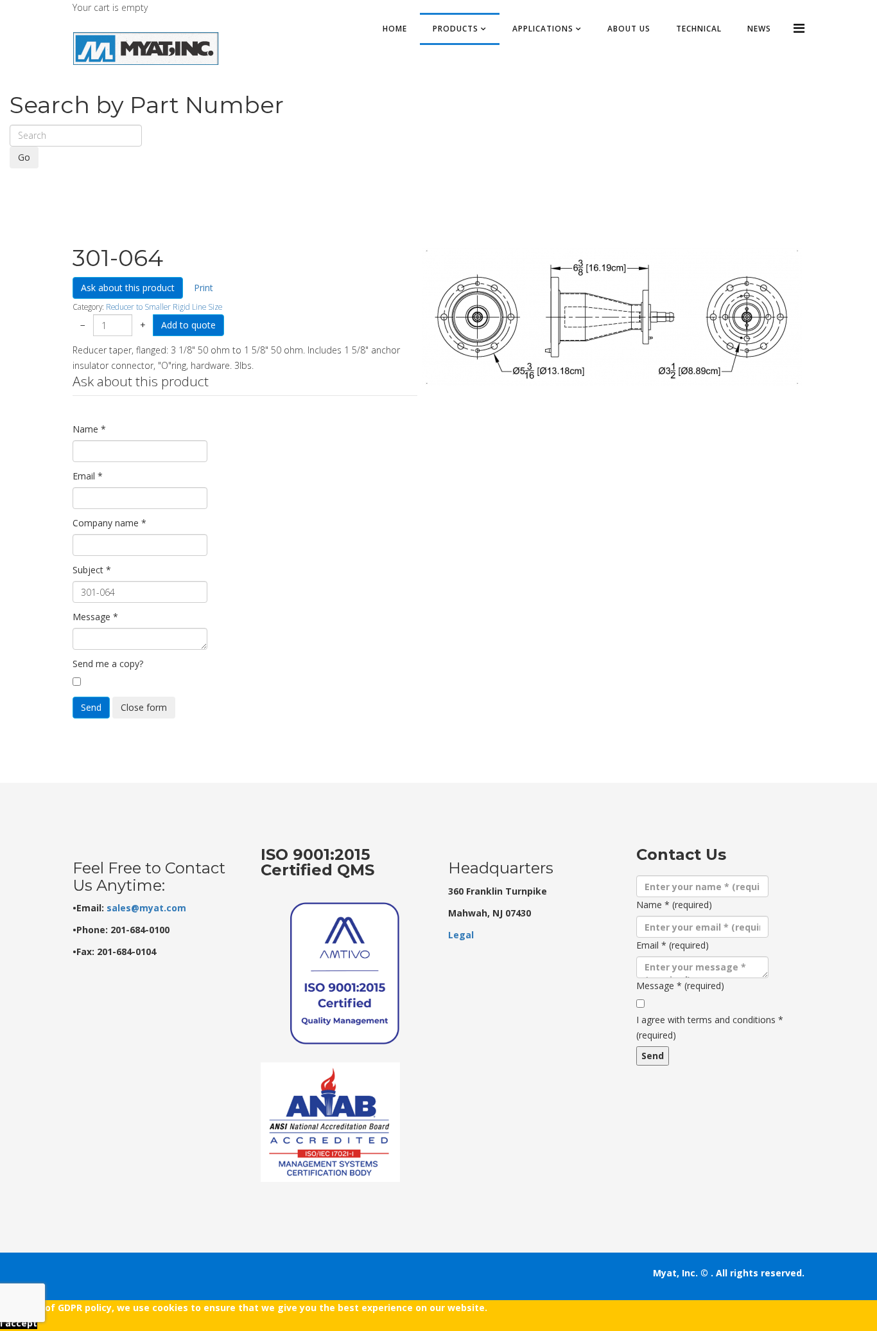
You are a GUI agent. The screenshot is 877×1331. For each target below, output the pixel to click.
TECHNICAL (699, 28)
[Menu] (799, 28)
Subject (92, 570)
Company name (109, 523)
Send (91, 707)
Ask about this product (128, 287)
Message (95, 617)
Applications (542, 28)
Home (395, 28)
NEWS (759, 28)
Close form (144, 707)
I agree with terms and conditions (709, 1027)
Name (89, 429)
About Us (628, 28)
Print (203, 287)
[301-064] (612, 317)
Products (455, 28)
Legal (461, 935)
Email (88, 476)
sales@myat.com (146, 908)
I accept (18, 1323)
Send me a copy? (108, 663)
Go (24, 157)
